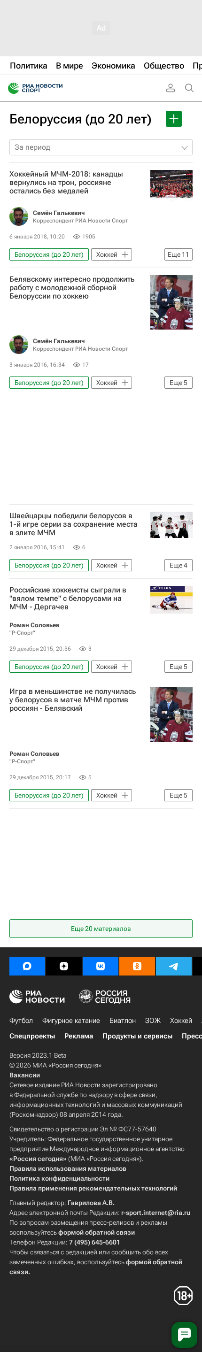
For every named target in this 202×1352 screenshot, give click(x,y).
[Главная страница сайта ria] (10, 88)
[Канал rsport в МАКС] (27, 966)
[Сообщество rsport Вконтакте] (100, 966)
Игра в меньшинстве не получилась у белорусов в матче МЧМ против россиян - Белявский (72, 700)
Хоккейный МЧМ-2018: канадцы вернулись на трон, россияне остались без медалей (66, 182)
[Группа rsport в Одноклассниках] (137, 966)
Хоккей (181, 1020)
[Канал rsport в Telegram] (174, 966)
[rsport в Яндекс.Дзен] (64, 966)
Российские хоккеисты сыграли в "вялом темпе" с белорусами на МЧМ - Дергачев (67, 598)
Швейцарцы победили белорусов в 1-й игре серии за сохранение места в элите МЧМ (73, 524)
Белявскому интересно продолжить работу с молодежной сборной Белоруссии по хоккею (71, 287)
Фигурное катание (71, 1020)
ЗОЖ (153, 1020)
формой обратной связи (96, 1232)
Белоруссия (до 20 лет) (80, 119)
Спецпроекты (32, 1036)
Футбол (21, 1020)
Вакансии (24, 1075)
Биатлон (122, 1020)
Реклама (78, 1036)
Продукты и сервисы (137, 1036)
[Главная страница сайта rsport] (56, 88)
